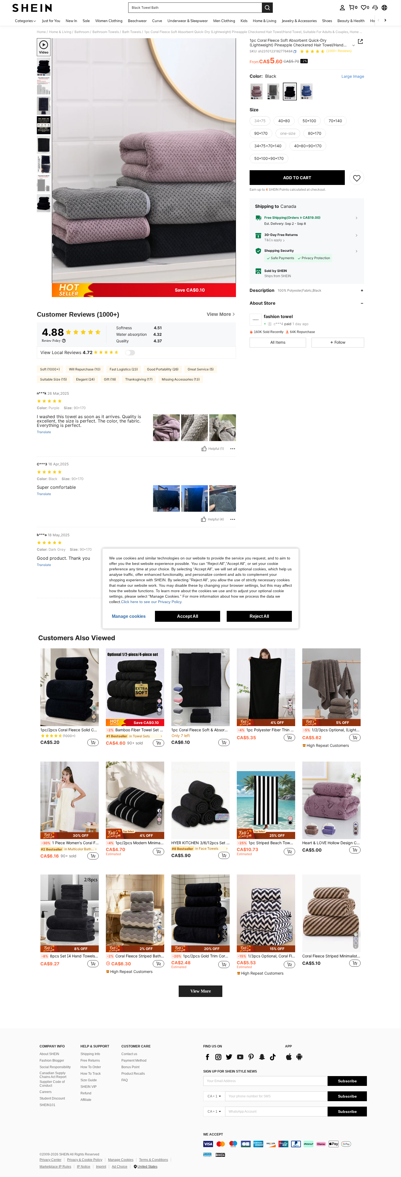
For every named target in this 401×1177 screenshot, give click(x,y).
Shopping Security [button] (279, 251)
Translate (44, 432)
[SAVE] (356, 177)
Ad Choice (119, 1167)
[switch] (130, 352)
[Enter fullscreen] (230, 279)
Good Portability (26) (162, 369)
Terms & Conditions (153, 1160)
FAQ (124, 1080)
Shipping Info (90, 1054)
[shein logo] (32, 7)
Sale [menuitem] (86, 21)
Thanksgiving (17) (138, 379)
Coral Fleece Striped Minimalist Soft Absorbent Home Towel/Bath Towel (331, 956)
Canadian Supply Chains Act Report (53, 1075)
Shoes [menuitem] (327, 21)
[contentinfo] (285, 1144)
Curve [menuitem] (157, 21)
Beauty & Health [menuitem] (351, 21)
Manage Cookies (120, 1160)
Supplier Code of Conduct (52, 1084)
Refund (85, 1093)
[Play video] (144, 160)
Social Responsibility (55, 1067)
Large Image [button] (353, 76)
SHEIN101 (47, 1105)
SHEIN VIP (88, 1087)
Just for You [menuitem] (51, 21)
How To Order (90, 1067)
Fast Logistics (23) (124, 369)
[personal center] (342, 7)
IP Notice (83, 1167)
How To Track (90, 1074)
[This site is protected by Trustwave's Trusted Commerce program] (207, 1155)
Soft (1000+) (50, 369)
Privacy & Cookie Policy (84, 1160)
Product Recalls (133, 1074)
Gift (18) (110, 379)
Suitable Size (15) (53, 379)
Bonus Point (130, 1067)
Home (41, 32)
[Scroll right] (385, 20)
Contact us (129, 1054)
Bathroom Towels (105, 32)
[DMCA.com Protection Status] (220, 1155)
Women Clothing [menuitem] (108, 21)
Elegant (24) (85, 379)
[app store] (289, 1059)
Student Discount (52, 1098)
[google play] (299, 1059)
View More (200, 991)
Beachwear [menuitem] (137, 21)
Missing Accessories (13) (181, 379)
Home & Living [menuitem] (264, 21)
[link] (353, 7)
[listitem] (69, 700)
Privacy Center (50, 1160)
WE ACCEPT (213, 1134)
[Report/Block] (232, 448)
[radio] (257, 91)
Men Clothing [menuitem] (224, 21)
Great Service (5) (201, 369)
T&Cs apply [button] (273, 240)
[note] (135, 722)
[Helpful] (204, 448)
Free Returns (90, 1060)
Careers (46, 1092)
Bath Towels (131, 32)
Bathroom (81, 32)
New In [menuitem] (71, 21)
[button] (375, 7)
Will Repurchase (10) (84, 369)
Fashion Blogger (52, 1060)
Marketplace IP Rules (55, 1167)
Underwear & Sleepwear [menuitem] (187, 21)
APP (288, 1046)
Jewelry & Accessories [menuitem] (299, 21)
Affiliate (85, 1100)
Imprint (101, 1167)
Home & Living (60, 32)
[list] (241, 1057)
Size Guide (88, 1080)
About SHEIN (49, 1054)
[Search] (267, 7)
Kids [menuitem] (244, 21)
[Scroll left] (379, 20)
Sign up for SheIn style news (230, 1071)
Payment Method (133, 1060)
